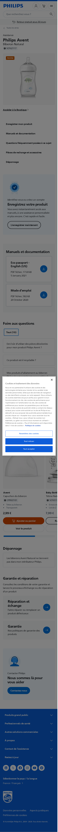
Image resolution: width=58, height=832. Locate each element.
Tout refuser (28, 441)
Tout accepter (27, 449)
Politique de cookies (41, 425)
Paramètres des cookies (28, 433)
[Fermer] (50, 379)
